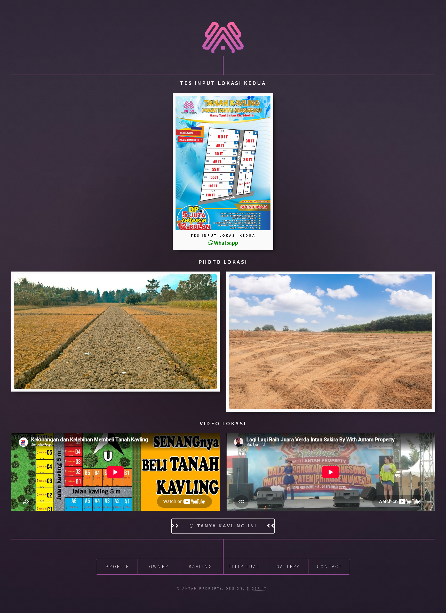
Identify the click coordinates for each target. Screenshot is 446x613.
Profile (117, 566)
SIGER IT (257, 588)
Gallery (288, 566)
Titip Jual (244, 566)
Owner (159, 566)
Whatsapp (225, 242)
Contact (330, 566)
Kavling (200, 566)
